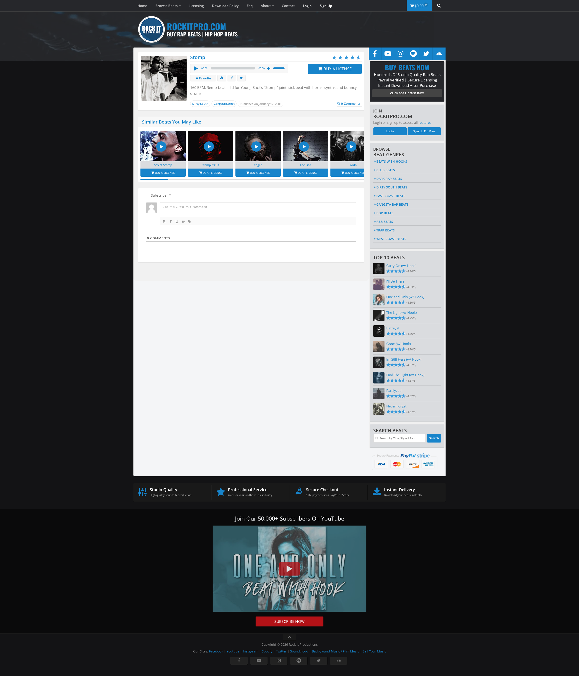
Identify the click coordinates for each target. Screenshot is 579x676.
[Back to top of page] (289, 637)
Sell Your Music (374, 651)
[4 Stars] (352, 57)
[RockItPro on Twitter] (426, 54)
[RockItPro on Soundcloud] (439, 54)
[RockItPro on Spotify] (413, 54)
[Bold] (164, 221)
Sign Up (326, 5)
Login (307, 5)
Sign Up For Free (424, 131)
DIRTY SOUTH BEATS (391, 187)
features (425, 122)
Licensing (196, 5)
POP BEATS (384, 213)
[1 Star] (334, 57)
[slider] (279, 68)
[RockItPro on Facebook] (375, 54)
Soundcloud (299, 651)
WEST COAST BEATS (391, 239)
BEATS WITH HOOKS (391, 161)
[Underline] (177, 221)
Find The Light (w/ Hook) (405, 375)
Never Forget (396, 406)
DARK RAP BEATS (389, 178)
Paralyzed (393, 390)
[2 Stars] (340, 57)
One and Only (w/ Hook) (405, 297)
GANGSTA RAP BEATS (392, 204)
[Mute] (269, 68)
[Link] (189, 221)
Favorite (204, 78)
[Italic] (170, 221)
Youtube (233, 651)
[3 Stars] (346, 57)
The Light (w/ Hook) (401, 312)
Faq (250, 5)
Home (142, 5)
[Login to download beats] (221, 78)
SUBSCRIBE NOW (289, 621)
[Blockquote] (183, 221)
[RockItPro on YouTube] (388, 54)
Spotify (267, 651)
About (266, 5)
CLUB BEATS (385, 170)
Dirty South (200, 104)
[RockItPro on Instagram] (400, 54)
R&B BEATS (384, 221)
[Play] (195, 68)
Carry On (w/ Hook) (401, 265)
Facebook (216, 651)
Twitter (281, 651)
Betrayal (392, 328)
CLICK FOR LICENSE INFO (407, 93)
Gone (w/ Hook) (398, 343)
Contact (288, 5)
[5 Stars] (359, 57)
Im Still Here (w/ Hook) (403, 359)
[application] (239, 68)
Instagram (250, 651)
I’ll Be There (395, 281)
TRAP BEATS (385, 230)
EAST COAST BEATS (390, 196)
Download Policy (225, 5)
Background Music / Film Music (335, 651)
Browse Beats (166, 5)
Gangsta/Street (224, 104)
